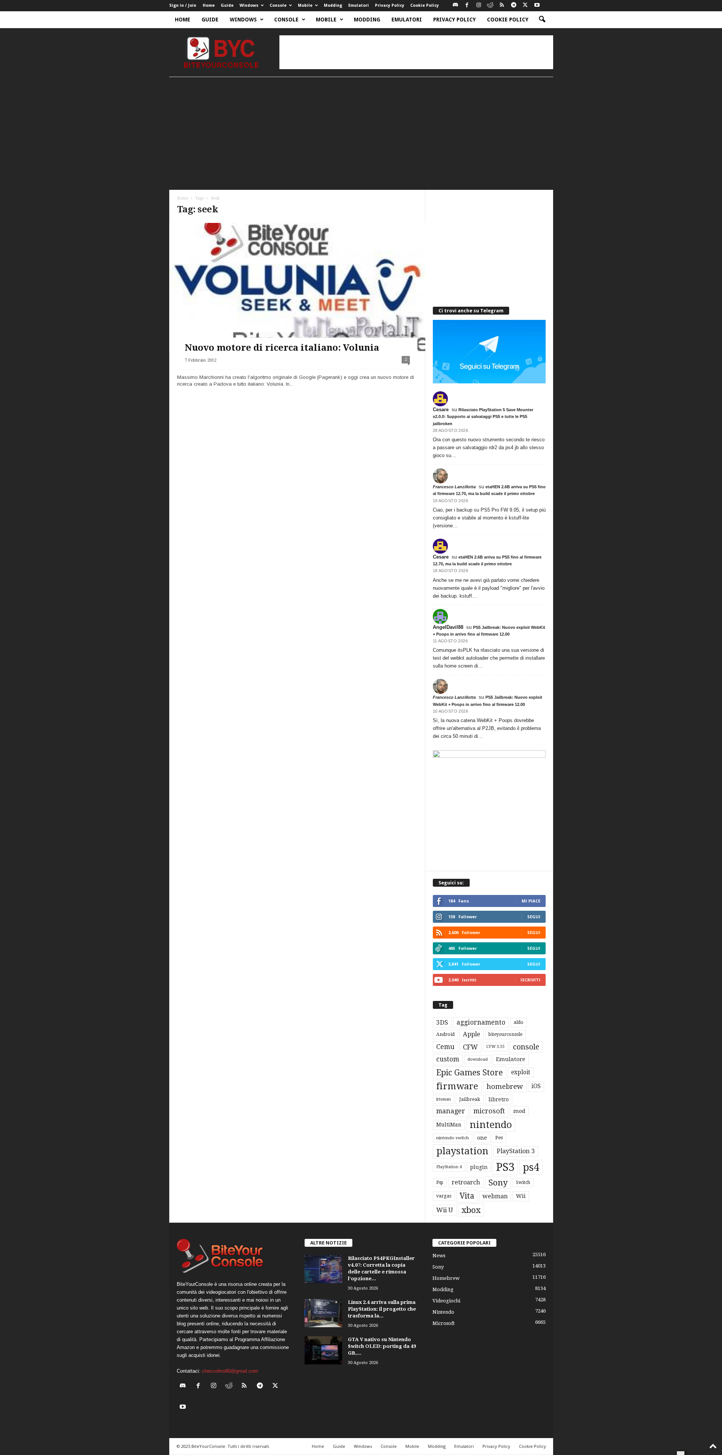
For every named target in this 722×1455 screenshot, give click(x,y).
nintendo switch (452, 1138)
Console (278, 5)
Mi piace (531, 901)
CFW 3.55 (495, 1046)
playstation (462, 1151)
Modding (333, 5)
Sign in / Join (182, 5)
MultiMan (448, 1125)
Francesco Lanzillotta (454, 486)
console (526, 1047)
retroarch (466, 1182)
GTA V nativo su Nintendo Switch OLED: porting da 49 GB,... (382, 1346)
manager (450, 1111)
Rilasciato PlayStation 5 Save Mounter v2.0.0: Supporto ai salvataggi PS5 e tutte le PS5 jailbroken (483, 416)
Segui (533, 916)
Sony (498, 1182)
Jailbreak (469, 1099)
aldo (518, 1022)
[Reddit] (490, 5)
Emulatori (358, 5)
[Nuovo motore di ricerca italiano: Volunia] (297, 287)
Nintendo (443, 1312)
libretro (498, 1099)
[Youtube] (537, 5)
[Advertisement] (416, 52)
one (482, 1137)
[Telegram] (513, 5)
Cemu (445, 1047)
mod (519, 1111)
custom (447, 1059)
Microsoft (443, 1323)
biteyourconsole (505, 1034)
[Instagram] (478, 5)
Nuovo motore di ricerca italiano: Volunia (282, 347)
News (438, 1255)
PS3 (505, 1167)
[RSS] (502, 5)
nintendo (491, 1124)
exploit (520, 1072)
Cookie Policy (424, 5)
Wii (521, 1196)
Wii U (444, 1210)
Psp (439, 1182)
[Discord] (455, 5)
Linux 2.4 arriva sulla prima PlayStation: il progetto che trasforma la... (382, 1309)
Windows (249, 5)
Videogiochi (446, 1301)
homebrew (505, 1086)
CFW (470, 1047)
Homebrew (446, 1278)
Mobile (305, 5)
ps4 (531, 1167)
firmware (457, 1086)
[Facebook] (467, 5)
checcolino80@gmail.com (230, 1371)
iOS (536, 1086)
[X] (525, 5)
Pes (499, 1137)
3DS (442, 1022)
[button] (542, 19)
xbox (471, 1210)
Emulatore (510, 1059)
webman (495, 1196)
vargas (443, 1196)
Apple (471, 1034)
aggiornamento (481, 1022)
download (477, 1059)
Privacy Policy (389, 5)
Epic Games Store (469, 1072)
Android (445, 1034)
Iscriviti (530, 980)
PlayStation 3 (516, 1151)
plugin (479, 1167)
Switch (523, 1182)
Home (209, 5)
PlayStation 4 (449, 1166)
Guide (227, 5)
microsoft (489, 1111)
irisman (443, 1099)
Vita (467, 1196)
